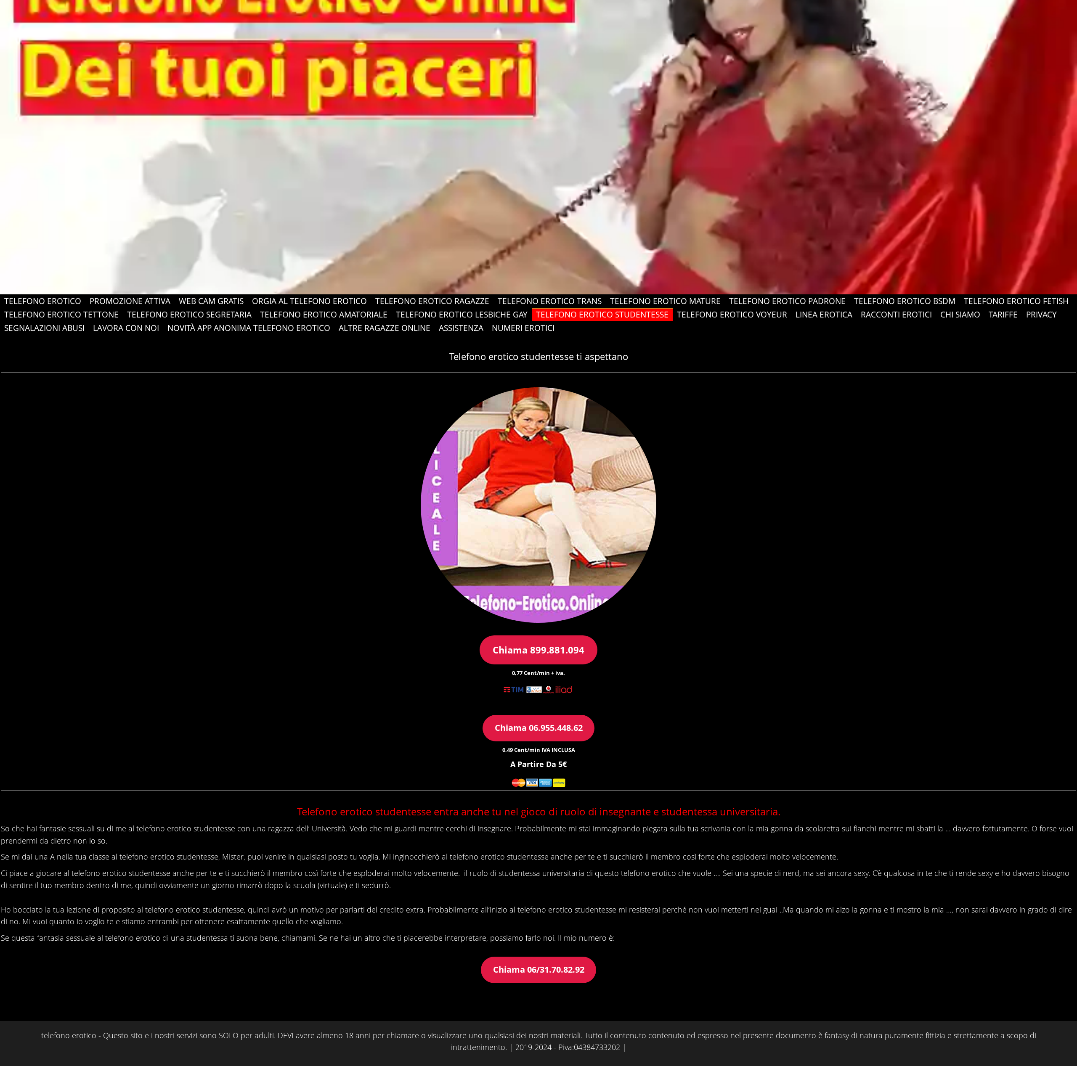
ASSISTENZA (461, 328)
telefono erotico (68, 1035)
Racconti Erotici (896, 314)
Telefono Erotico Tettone (61, 314)
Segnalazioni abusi (44, 328)
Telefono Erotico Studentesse (602, 314)
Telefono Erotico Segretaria (189, 314)
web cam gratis (211, 301)
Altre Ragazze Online (384, 328)
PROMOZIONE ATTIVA (130, 301)
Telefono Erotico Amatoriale (323, 314)
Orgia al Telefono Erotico (309, 301)
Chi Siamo (960, 314)
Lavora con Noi (126, 328)
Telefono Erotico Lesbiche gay (462, 314)
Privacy (1041, 314)
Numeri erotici (523, 328)
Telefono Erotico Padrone (787, 301)
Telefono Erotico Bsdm (904, 301)
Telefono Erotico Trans (550, 301)
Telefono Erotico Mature (665, 301)
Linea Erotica (824, 314)
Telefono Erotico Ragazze (432, 301)
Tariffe (1003, 314)
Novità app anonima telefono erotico (248, 328)
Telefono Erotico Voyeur (732, 314)
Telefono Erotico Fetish (1016, 301)
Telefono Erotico (42, 301)
